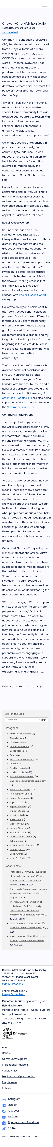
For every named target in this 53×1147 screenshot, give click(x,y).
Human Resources (19, 798)
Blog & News (9, 1082)
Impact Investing (18, 806)
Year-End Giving (18, 858)
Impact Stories (17, 810)
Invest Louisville (18, 815)
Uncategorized (10, 32)
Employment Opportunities (18, 1076)
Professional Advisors (15, 1064)
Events (13, 755)
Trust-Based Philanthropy (23, 845)
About (5, 1047)
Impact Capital (18, 802)
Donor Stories (17, 750)
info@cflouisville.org (14, 994)
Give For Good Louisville (22, 776)
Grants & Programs (20, 789)
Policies (6, 1088)
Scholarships (16, 840)
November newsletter (20, 407)
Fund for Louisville (19, 767)
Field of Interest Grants (22, 759)
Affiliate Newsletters (20, 733)
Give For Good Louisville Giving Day (28, 780)
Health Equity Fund (19, 793)
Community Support (14, 1059)
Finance (14, 763)
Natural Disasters (19, 828)
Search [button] (42, 719)
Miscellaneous (17, 823)
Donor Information (19, 746)
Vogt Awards (16, 853)
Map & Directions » (13, 984)
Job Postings (16, 819)
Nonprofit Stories (19, 832)
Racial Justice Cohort (32, 295)
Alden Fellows (17, 737)
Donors (6, 1053)
